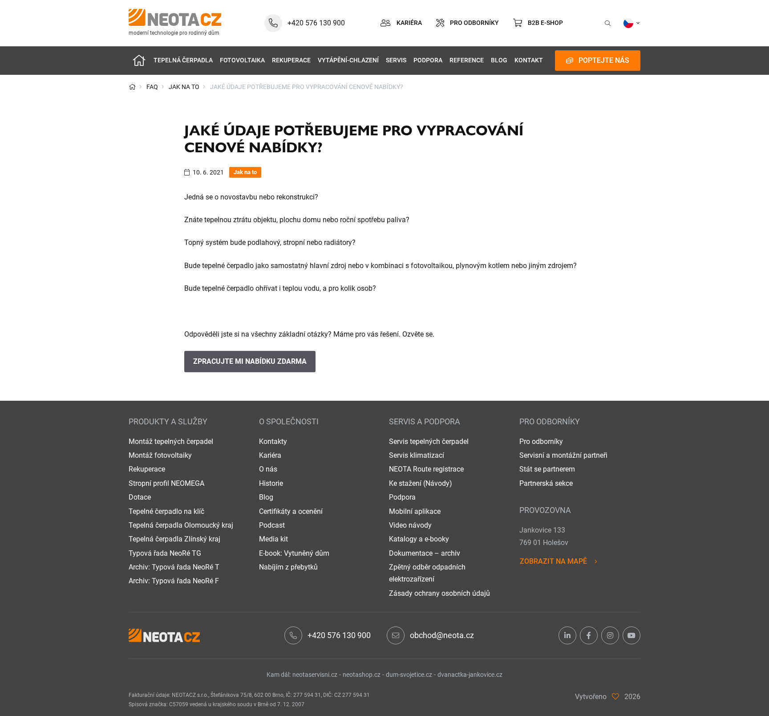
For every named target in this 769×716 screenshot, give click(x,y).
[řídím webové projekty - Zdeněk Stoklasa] (615, 696)
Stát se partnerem (547, 469)
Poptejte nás (604, 60)
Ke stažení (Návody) (420, 483)
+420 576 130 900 (339, 635)
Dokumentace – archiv (424, 553)
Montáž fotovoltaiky (160, 455)
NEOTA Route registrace (426, 469)
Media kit (273, 539)
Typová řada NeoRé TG (165, 553)
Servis (396, 60)
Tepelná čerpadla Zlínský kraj (174, 539)
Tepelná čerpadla (183, 60)
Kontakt (528, 60)
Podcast (272, 525)
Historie (271, 483)
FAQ (152, 86)
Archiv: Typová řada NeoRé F (174, 581)
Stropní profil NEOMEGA (166, 483)
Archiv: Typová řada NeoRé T (174, 567)
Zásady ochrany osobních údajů (439, 593)
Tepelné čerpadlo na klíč (166, 511)
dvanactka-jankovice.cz (469, 674)
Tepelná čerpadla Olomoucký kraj (181, 525)
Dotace (140, 497)
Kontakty (273, 441)
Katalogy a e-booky (419, 539)
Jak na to (184, 86)
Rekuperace (291, 60)
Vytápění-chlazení (348, 60)
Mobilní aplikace (415, 511)
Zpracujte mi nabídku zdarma (250, 361)
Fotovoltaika (242, 60)
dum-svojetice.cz (409, 674)
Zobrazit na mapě (553, 561)
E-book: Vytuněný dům (294, 553)
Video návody (410, 525)
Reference (466, 60)
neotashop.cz (361, 674)
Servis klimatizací (416, 455)
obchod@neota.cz (442, 635)
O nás (268, 469)
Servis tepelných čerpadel (429, 441)
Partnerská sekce (546, 483)
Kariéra (270, 455)
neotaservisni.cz (314, 674)
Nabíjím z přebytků (288, 567)
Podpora (427, 60)
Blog (499, 60)
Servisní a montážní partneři (563, 455)
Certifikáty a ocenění (291, 511)
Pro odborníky (541, 441)
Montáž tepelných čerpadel (171, 441)
